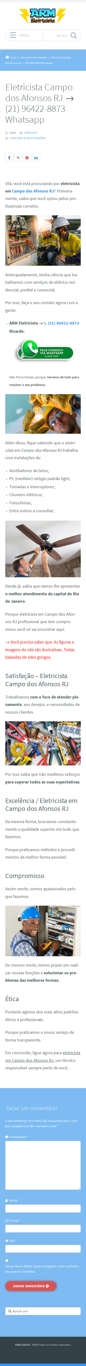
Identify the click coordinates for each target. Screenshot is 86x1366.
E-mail (15, 1220)
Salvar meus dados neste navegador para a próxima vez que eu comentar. (42, 1269)
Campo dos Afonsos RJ (33, 191)
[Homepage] (43, 16)
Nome (14, 1200)
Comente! (31, 132)
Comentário (19, 1137)
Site (12, 1241)
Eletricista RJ (22, 1344)
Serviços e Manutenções (28, 138)
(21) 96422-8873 (63, 323)
